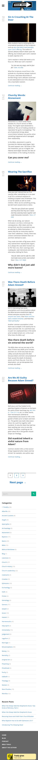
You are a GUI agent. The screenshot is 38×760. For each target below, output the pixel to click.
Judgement (5, 634)
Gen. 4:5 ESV (19, 67)
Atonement (5, 532)
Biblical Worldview (8, 549)
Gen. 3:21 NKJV (21, 260)
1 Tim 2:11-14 (14, 412)
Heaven (4, 617)
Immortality (6, 630)
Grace (4, 613)
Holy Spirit (5, 626)
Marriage (5, 643)
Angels (4, 520)
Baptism (4, 537)
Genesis (4, 604)
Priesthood (5, 668)
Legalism (5, 638)
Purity (4, 672)
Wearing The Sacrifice (20, 171)
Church (4, 562)
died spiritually (14, 321)
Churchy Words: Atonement (16, 97)
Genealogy (5, 600)
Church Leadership (8, 571)
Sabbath (5, 677)
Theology (5, 681)
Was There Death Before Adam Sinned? (21, 283)
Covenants (5, 575)
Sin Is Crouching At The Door (20, 18)
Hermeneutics (6, 621)
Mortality (5, 655)
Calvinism (5, 558)
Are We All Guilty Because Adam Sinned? (20, 379)
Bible (3, 545)
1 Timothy (5, 507)
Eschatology (6, 588)
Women (4, 685)
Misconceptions (7, 647)
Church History (7, 566)
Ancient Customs (7, 516)
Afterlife (4, 511)
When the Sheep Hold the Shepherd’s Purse (17, 712)
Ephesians (5, 583)
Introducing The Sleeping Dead (12, 725)
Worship (5, 693)
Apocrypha (5, 524)
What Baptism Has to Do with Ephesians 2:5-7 (17, 721)
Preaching (5, 664)
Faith (3, 592)
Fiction (4, 596)
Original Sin (6, 660)
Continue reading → (15, 86)
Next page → (18, 482)
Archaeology (6, 528)
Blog (3, 554)
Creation (5, 579)
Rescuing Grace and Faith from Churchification (18, 716)
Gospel (4, 609)
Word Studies (6, 689)
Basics (4, 541)
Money (4, 651)
